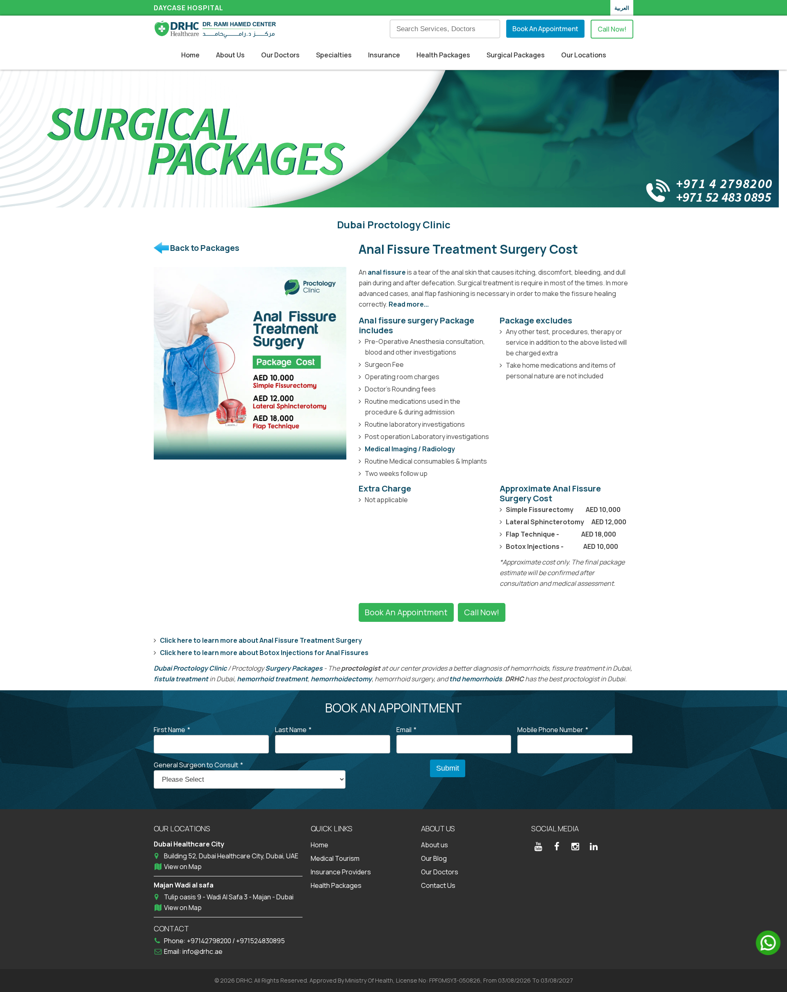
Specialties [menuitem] (334, 54)
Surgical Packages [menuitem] (516, 54)
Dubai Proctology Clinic (190, 668)
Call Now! (612, 29)
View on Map (183, 866)
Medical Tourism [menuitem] (335, 858)
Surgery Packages (294, 668)
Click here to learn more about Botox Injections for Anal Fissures (264, 652)
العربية (621, 7)
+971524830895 (260, 940)
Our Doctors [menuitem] (280, 54)
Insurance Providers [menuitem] (341, 871)
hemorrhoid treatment (272, 678)
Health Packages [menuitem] (443, 54)
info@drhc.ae (202, 951)
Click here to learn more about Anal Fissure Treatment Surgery (261, 640)
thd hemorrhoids (475, 678)
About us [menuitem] (434, 844)
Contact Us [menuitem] (438, 885)
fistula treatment (181, 678)
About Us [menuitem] (230, 54)
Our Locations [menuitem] (583, 54)
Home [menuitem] (190, 54)
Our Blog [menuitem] (434, 858)
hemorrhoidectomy (341, 678)
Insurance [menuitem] (384, 54)
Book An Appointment (545, 28)
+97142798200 (209, 940)
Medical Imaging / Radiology (410, 448)
